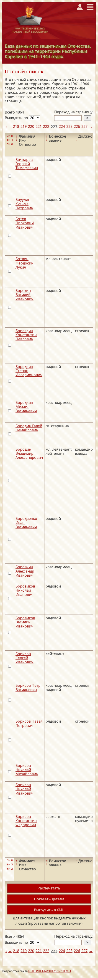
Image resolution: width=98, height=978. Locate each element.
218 (16, 126)
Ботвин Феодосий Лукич (24, 263)
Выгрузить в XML (49, 909)
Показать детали (49, 898)
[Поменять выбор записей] (9, 144)
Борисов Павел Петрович (29, 723)
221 (39, 126)
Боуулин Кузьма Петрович (24, 203)
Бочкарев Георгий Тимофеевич (26, 163)
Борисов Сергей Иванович (24, 658)
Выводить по (17, 117)
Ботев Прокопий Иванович (24, 223)
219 (24, 126)
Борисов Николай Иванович (24, 789)
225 (69, 126)
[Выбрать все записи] (9, 136)
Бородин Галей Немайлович (28, 427)
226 (77, 126)
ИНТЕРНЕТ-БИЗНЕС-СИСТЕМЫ (49, 971)
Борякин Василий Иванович (24, 294)
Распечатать (49, 888)
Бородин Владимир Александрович (29, 453)
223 (54, 126)
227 (84, 126)
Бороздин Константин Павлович (26, 335)
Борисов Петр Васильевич (28, 687)
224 (62, 126)
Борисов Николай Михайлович (26, 769)
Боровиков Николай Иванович (25, 590)
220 (31, 126)
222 (46, 126)
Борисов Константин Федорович (26, 820)
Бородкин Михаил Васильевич (26, 406)
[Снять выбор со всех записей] (9, 140)
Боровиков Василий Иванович (25, 622)
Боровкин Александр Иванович (24, 571)
